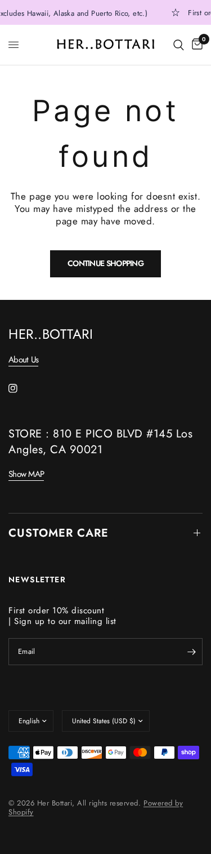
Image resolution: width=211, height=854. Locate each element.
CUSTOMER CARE (58, 533)
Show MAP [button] (26, 474)
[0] (195, 45)
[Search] (178, 45)
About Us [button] (23, 360)
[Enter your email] (191, 651)
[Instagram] (20, 388)
